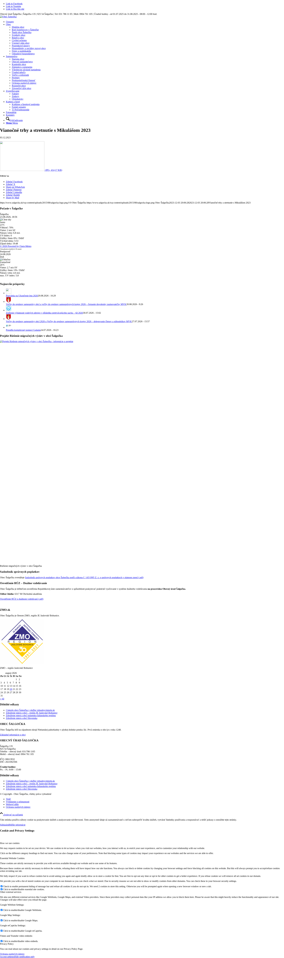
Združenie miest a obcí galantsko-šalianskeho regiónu (31, 715)
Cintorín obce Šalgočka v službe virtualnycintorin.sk (30, 710)
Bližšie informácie (17, 825)
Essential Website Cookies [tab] (12, 858)
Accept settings (7, 956)
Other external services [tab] (10, 892)
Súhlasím (4, 825)
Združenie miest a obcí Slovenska (21, 718)
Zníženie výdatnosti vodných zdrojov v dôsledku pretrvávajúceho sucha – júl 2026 (44, 313)
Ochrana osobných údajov (12, 954)
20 (11, 689)
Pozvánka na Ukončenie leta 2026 (22, 295)
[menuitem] (145, 21)
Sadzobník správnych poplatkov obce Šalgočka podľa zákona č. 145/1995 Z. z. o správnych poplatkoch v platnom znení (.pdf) (84, 577)
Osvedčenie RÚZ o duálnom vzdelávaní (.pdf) (21, 599)
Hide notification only (24, 956)
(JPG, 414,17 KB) (53, 170)
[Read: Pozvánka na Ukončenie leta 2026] (8, 293)
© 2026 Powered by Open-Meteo (15, 246)
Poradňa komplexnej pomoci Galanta (23, 330)
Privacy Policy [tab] (7, 944)
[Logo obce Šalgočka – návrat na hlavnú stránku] (8, 16)
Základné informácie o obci (13, 734)
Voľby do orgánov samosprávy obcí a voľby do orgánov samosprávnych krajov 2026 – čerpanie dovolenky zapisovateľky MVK (66, 304)
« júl (2, 699)
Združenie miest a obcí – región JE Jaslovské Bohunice (31, 713)
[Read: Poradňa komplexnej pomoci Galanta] (8, 327)
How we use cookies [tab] (10, 843)
